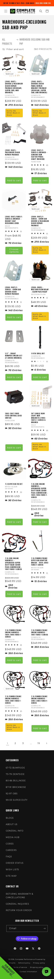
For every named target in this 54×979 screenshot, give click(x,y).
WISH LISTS (12, 869)
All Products (7, 41)
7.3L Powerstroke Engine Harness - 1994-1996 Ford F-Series (13, 633)
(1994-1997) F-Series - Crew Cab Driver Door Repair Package (13, 290)
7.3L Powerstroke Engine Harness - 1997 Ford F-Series (39, 632)
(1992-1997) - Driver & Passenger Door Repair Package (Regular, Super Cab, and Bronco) (14, 87)
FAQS (9, 856)
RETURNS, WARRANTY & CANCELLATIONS (19, 896)
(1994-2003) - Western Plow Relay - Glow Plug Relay (40, 289)
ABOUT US (11, 824)
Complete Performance (25, 959)
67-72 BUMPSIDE (15, 767)
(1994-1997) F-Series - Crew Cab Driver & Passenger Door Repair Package (40, 220)
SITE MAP (11, 876)
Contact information (28, 972)
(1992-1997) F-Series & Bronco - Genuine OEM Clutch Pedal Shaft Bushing (39, 154)
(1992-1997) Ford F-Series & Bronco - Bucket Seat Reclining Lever (14, 219)
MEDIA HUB (12, 837)
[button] (6, 11)
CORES (10, 843)
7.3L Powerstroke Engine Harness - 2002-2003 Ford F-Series (39, 699)
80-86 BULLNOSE (16, 780)
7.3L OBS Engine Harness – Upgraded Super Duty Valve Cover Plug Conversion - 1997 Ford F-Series (13, 563)
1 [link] (7, 743)
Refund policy (24, 963)
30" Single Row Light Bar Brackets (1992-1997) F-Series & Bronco (38, 417)
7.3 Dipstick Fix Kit (14, 484)
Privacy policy (39, 963)
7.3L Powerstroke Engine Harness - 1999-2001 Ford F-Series (13, 699)
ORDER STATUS (14, 863)
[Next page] (46, 743)
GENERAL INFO (14, 830)
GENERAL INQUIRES (17, 904)
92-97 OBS (11, 793)
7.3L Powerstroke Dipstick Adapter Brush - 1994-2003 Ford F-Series (39, 561)
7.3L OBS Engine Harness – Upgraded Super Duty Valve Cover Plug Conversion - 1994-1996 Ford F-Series (39, 490)
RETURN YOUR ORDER (19, 910)
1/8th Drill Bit (38, 353)
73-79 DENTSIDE (15, 774)
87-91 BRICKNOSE (16, 787)
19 (38, 743)
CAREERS (11, 850)
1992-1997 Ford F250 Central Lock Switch (13, 415)
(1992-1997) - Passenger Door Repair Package (12, 152)
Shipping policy (37, 967)
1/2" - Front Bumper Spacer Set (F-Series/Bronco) (13, 355)
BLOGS (10, 818)
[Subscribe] (44, 928)
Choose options (14, 250)
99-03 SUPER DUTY (17, 800)
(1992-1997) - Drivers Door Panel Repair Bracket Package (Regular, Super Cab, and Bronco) (39, 87)
